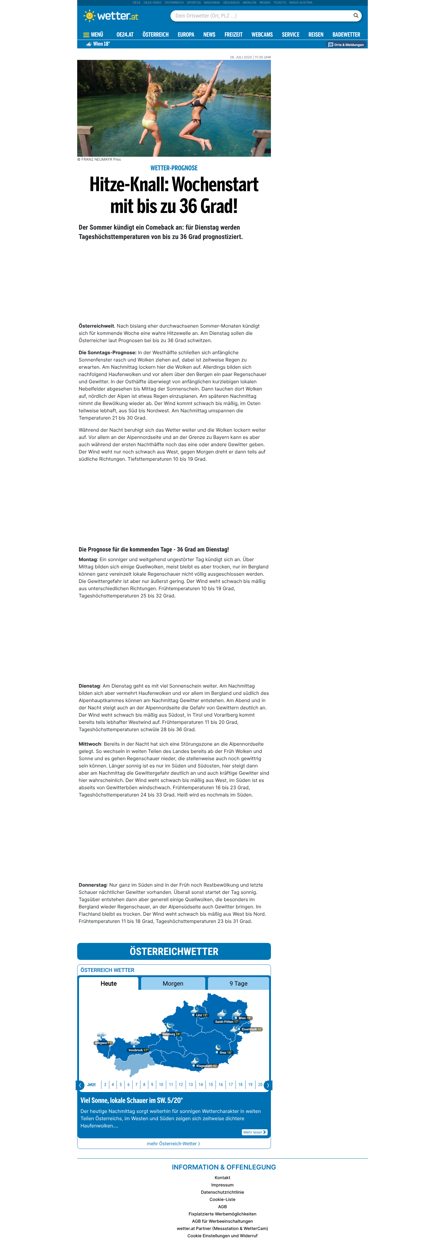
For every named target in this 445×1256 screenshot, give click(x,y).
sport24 (194, 3)
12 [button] (181, 1084)
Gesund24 (231, 3)
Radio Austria (300, 3)
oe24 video (153, 3)
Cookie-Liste (222, 1199)
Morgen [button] (173, 983)
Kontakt (222, 1177)
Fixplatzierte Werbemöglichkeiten (222, 1214)
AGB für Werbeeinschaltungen (222, 1221)
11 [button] (171, 1084)
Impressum (222, 1185)
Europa (186, 35)
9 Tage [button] (238, 983)
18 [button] (240, 1084)
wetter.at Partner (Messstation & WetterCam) (222, 1228)
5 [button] (121, 1084)
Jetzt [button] (91, 1084)
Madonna (212, 3)
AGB (222, 1206)
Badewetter (346, 35)
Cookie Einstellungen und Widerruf (222, 1235)
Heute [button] (109, 983)
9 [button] (152, 1084)
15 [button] (211, 1084)
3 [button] (105, 1084)
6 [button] (128, 1084)
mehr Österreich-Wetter (172, 1143)
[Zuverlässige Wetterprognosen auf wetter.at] (120, 16)
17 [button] (231, 1084)
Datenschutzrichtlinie (222, 1192)
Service (290, 35)
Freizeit (233, 35)
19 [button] (250, 1084)
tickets (279, 3)
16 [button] (221, 1084)
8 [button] (144, 1084)
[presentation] (80, 1085)
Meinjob (249, 3)
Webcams (262, 35)
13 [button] (191, 1084)
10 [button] (161, 1084)
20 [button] (260, 1084)
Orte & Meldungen (349, 45)
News (209, 35)
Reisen (265, 3)
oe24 (136, 3)
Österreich (174, 3)
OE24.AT (125, 35)
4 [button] (113, 1084)
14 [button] (201, 1084)
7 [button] (136, 1084)
